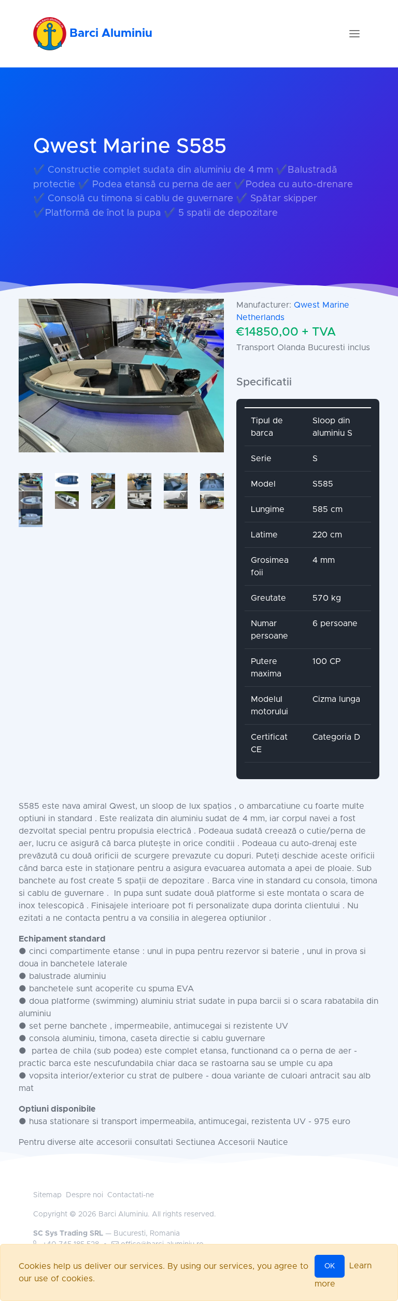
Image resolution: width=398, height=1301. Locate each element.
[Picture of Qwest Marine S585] (121, 375)
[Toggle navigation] (354, 33)
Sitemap (47, 1195)
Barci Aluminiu (109, 33)
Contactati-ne (130, 1195)
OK (329, 1266)
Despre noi (84, 1195)
